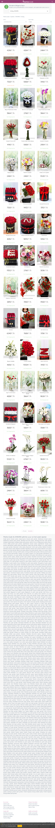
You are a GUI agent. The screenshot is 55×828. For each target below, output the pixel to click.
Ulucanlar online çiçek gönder (31, 585)
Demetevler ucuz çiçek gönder (14, 555)
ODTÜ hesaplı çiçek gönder (14, 576)
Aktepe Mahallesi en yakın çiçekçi (33, 613)
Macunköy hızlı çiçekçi (40, 764)
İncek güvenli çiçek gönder (37, 761)
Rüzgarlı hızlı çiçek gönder (10, 598)
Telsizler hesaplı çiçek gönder (19, 745)
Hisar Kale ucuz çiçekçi (34, 745)
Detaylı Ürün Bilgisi (7, 816)
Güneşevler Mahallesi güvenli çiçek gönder (32, 790)
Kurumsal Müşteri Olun (9, 808)
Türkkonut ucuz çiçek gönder (37, 700)
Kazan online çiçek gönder (21, 566)
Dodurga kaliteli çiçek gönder (18, 717)
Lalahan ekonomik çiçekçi (19, 766)
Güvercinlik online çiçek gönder (28, 595)
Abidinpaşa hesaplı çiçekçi (44, 539)
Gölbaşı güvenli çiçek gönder (41, 762)
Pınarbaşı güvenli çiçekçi (17, 671)
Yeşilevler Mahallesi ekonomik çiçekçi (31, 634)
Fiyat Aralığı (31, 19)
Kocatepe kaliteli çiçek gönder (38, 569)
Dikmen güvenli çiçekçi (46, 551)
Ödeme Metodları (7, 805)
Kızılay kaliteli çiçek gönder (10, 569)
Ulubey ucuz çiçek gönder (13, 692)
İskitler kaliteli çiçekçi (42, 595)
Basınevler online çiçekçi (19, 547)
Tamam (19, 826)
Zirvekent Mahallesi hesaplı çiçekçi (20, 788)
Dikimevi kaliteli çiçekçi (26, 704)
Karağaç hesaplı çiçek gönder (43, 753)
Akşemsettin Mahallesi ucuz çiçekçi (31, 706)
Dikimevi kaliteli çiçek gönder (39, 704)
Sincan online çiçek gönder (17, 582)
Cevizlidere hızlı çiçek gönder (43, 637)
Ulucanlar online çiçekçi (18, 585)
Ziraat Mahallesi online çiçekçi (15, 627)
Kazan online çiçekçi (8, 566)
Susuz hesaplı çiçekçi (13, 730)
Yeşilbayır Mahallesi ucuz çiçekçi (28, 748)
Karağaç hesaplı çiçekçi (29, 753)
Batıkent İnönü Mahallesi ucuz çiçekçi (30, 645)
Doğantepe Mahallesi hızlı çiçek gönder (36, 693)
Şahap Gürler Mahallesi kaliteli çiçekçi (38, 653)
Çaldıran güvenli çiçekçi (34, 658)
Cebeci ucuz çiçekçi (43, 550)
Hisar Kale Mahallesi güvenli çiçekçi (31, 724)
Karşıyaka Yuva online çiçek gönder (23, 642)
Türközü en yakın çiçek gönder (29, 746)
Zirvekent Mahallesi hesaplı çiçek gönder (40, 788)
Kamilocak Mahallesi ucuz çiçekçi (32, 782)
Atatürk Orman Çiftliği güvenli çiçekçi (39, 542)
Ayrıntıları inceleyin (12, 826)
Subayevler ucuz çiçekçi (9, 648)
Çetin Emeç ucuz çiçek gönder (15, 593)
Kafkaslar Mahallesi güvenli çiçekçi (42, 780)
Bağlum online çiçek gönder (26, 590)
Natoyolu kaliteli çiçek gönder (28, 659)
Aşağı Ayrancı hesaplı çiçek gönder (28, 539)
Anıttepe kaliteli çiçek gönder (22, 542)
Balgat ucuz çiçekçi (43, 545)
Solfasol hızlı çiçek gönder (13, 651)
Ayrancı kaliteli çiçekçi (38, 590)
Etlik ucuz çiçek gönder (13, 561)
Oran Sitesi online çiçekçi (28, 576)
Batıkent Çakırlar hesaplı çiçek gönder (42, 667)
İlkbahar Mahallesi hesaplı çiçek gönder (17, 737)
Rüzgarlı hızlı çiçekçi (46, 597)
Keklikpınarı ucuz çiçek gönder (24, 679)
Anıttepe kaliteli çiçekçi (8, 542)
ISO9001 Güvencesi (8, 813)
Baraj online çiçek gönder (37, 651)
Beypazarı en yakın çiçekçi (18, 592)
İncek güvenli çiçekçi (24, 761)
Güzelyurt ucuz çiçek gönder (32, 664)
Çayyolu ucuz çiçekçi (23, 553)
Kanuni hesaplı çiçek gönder (27, 675)
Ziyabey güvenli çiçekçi (45, 601)
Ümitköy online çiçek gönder (37, 598)
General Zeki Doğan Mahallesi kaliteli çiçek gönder (33, 716)
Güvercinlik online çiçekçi (14, 595)
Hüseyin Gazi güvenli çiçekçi (44, 687)
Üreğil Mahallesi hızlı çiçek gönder (11, 748)
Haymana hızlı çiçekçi (26, 769)
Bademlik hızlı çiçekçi (12, 656)
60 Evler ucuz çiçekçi (45, 664)
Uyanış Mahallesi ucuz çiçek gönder (39, 587)
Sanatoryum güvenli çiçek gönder (11, 611)
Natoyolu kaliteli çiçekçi (14, 659)
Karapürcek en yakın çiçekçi (18, 690)
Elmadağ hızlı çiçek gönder (17, 770)
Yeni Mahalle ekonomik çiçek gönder (22, 600)
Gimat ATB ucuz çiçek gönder (14, 682)
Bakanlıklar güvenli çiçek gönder (29, 624)
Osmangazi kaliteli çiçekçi (35, 669)
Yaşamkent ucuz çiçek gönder (37, 727)
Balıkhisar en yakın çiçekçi (20, 619)
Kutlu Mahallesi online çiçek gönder (19, 653)
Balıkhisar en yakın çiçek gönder (36, 619)
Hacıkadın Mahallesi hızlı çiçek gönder (30, 785)
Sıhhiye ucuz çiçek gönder (41, 580)
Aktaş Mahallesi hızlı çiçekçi (44, 722)
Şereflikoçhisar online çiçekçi (33, 787)
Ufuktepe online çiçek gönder (40, 611)
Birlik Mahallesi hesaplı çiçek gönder (26, 630)
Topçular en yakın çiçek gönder (42, 603)
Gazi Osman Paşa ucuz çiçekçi (11, 735)
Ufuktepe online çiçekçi (26, 611)
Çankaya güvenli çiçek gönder (15, 791)
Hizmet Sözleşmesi (33, 814)
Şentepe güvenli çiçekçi (41, 740)
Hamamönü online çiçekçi (44, 703)
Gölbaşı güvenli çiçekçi (27, 762)
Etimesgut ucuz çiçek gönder (39, 560)
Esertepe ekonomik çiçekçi (10, 609)
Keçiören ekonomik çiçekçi (34, 566)
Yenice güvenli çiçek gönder (28, 618)
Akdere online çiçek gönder (42, 629)
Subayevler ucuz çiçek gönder (23, 648)
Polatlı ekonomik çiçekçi (25, 777)
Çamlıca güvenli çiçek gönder (33, 725)
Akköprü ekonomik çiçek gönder (15, 629)
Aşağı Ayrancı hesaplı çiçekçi (10, 539)
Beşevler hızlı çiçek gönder (9, 550)
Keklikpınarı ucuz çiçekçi (9, 679)
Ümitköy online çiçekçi (23, 598)
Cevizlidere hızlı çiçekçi (29, 637)
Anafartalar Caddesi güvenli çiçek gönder (34, 605)
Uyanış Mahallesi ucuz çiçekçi (21, 587)
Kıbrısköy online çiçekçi (22, 767)
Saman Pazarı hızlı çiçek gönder (29, 703)
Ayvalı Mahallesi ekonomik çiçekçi (25, 674)
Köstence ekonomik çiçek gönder (35, 751)
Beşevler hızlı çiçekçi (46, 548)
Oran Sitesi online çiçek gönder (43, 576)
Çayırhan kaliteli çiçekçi (34, 772)
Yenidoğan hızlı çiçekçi (16, 722)
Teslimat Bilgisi (7, 817)
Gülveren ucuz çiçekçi (21, 666)
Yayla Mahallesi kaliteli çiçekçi (24, 608)
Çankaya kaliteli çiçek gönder (32, 551)
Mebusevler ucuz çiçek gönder (35, 635)
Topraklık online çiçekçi (34, 737)
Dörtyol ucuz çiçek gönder (16, 706)
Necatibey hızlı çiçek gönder (33, 597)
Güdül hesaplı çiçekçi (13, 774)
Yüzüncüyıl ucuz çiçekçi (30, 677)
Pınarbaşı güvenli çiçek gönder (32, 671)
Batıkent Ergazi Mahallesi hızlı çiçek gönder (14, 643)
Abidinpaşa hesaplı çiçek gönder (11, 540)
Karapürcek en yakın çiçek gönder (35, 690)
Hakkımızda (6, 804)
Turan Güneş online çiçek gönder (22, 589)
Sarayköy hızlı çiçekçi (45, 732)
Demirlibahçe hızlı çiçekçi (29, 555)
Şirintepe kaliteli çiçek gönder (26, 750)
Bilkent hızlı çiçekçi (21, 550)
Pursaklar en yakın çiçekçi (16, 579)
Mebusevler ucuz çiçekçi (22, 635)
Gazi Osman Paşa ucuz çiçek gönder (28, 735)
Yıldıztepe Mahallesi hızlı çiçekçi (38, 648)
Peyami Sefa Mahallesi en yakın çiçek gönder (15, 658)
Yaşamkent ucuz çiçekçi (24, 727)
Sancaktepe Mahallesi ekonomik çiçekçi (30, 698)
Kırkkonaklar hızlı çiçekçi (17, 568)
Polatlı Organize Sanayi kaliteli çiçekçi (33, 791)
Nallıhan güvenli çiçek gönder (19, 772)
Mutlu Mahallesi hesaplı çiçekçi (29, 655)
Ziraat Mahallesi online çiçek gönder (32, 627)
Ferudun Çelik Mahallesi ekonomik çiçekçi (34, 696)
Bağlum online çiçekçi (13, 590)
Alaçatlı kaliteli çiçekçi (18, 708)
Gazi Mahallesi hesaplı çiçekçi (18, 684)
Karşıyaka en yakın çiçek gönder (11, 564)
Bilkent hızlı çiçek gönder (32, 550)
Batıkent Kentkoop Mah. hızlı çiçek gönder (18, 626)
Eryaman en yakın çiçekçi (45, 558)
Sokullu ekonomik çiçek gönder (29, 738)
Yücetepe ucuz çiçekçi (46, 725)
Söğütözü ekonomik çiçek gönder (25, 584)
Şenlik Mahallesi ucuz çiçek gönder (16, 672)
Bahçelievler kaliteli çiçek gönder (29, 545)
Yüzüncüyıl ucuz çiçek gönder (43, 677)
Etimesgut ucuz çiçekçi (25, 560)
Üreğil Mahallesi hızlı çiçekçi (44, 746)
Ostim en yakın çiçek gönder (22, 577)
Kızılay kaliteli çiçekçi (46, 568)
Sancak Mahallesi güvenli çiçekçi (43, 675)
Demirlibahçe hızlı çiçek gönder (43, 555)
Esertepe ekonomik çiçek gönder (27, 609)
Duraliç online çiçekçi (42, 712)
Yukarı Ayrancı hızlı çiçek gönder (32, 601)
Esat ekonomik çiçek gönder (14, 762)
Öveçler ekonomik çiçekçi (36, 577)
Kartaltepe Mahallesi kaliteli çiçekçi (24, 661)
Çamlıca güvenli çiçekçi (19, 725)
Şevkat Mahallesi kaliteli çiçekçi (22, 783)
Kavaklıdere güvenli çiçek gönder (43, 564)
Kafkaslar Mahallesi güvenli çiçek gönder (13, 782)
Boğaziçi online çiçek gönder (14, 753)
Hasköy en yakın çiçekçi (25, 561)
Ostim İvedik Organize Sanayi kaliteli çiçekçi (26, 756)
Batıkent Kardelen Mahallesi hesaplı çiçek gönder (28, 548)
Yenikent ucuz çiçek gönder (14, 769)
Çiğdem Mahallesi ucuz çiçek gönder (34, 680)
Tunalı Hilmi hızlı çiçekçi (40, 584)
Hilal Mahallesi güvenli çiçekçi (44, 638)
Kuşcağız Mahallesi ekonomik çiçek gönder (29, 778)
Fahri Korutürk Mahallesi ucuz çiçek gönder (26, 712)
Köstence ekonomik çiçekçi (20, 751)
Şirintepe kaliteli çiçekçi (13, 750)
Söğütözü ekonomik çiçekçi (10, 584)
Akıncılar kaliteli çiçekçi (38, 730)
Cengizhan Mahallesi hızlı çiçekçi (37, 709)
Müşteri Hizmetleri (33, 804)
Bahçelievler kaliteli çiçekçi (14, 545)
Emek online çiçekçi (20, 558)
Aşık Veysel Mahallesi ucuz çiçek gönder (17, 709)
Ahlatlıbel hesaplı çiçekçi (45, 759)
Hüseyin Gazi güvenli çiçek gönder (12, 688)
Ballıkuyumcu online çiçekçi (20, 714)
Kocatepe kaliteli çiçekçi (24, 569)
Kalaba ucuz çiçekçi (46, 666)
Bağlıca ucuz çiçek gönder (36, 711)
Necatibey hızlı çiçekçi (19, 597)
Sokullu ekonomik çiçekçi (14, 738)
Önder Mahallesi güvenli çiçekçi (28, 692)
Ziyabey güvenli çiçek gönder (11, 603)
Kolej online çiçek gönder (39, 640)
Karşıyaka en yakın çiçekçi (44, 563)
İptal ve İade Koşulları (34, 805)
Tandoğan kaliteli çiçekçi (45, 632)
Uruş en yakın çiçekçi (38, 774)
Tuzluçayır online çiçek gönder (30, 719)
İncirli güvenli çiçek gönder (30, 614)
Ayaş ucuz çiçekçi (29, 770)
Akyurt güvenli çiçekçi (42, 614)
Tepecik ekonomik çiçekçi (9, 754)
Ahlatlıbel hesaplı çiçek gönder (11, 761)
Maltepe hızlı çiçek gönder (10, 574)
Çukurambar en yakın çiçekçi (10, 638)
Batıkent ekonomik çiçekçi (40, 754)
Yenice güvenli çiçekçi (15, 618)
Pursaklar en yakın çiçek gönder (32, 579)
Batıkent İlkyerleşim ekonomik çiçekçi (13, 743)
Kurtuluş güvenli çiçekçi (37, 571)
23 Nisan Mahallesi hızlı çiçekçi (22, 646)
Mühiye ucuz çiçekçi (19, 632)
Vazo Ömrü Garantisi (8, 814)
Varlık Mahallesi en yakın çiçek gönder (41, 741)
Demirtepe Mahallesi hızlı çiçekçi (26, 622)
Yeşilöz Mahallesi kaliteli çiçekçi (31, 682)
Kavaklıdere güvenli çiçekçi (27, 564)
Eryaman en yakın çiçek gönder (11, 560)
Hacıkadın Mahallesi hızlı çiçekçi (11, 785)
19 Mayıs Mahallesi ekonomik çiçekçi (36, 643)
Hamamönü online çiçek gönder (11, 704)
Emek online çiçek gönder (32, 558)
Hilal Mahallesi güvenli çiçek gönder (12, 640)
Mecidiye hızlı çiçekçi (8, 669)
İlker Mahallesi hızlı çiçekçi (42, 621)
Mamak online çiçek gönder (36, 574)
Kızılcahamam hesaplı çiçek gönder (16, 787)
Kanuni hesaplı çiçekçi (13, 675)
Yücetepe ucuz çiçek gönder (10, 727)
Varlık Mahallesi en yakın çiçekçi (22, 741)
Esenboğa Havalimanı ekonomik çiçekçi (24, 616)
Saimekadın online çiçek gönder (29, 663)
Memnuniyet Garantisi (8, 807)
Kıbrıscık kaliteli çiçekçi (17, 775)
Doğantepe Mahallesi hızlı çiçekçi (16, 693)
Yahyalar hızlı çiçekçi (35, 626)
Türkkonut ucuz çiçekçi (23, 700)
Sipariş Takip (32, 807)
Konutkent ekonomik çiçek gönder (21, 571)
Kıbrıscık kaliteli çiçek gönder (31, 775)
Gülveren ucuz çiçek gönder (34, 666)
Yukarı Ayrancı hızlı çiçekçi (16, 601)
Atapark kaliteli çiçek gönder (37, 650)
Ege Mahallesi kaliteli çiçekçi (33, 717)
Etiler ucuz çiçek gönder (9, 767)
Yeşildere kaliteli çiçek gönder (10, 777)
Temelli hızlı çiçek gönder (13, 729)
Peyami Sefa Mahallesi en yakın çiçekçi (41, 656)
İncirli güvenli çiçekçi (18, 614)
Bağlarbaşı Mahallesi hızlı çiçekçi (30, 688)
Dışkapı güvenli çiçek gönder (23, 556)
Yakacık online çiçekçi (38, 679)
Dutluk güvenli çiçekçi (42, 659)
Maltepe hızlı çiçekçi (46, 572)
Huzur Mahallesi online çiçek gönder (25, 764)
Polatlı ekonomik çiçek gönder (39, 777)
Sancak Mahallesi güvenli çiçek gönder (13, 677)
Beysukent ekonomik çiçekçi (39, 606)
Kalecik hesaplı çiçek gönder (31, 732)
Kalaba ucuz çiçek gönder (9, 667)
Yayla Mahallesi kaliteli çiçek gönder (42, 608)
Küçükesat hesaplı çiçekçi (17, 572)
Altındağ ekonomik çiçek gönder (43, 540)
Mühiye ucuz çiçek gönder (31, 632)
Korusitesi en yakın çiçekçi (34, 721)
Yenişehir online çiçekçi (37, 600)
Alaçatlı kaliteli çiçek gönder (31, 708)
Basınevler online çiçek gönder (34, 547)
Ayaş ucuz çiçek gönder (40, 770)
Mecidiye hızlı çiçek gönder (21, 669)
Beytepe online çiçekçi (35, 589)
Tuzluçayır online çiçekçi (16, 719)
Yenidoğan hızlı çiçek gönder (29, 722)
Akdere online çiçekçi (29, 629)
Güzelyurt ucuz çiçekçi (19, 664)
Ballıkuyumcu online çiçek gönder (36, 714)
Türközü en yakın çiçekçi (14, 746)
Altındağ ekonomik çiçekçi (27, 540)
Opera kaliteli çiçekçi (36, 701)
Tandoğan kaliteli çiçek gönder (11, 634)
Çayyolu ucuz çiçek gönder (36, 553)
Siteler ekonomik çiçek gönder (43, 582)
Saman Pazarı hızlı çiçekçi (14, 703)
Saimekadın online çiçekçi (14, 663)
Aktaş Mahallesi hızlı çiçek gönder (12, 724)
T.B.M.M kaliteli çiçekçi (41, 630)
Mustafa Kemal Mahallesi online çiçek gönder (22, 740)
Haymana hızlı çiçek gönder (40, 769)
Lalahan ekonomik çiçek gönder (34, 766)
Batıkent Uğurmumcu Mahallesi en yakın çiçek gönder (23, 687)
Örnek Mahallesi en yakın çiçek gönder (17, 721)
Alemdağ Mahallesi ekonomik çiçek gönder (29, 695)
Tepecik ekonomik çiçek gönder (25, 754)
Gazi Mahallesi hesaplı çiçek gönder (36, 684)
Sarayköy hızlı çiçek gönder (10, 733)
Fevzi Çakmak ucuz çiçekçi (31, 593)
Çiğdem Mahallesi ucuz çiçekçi (17, 680)
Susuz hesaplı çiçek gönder (25, 730)
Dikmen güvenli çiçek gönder (10, 553)
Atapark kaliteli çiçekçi (23, 650)
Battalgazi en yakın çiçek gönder (15, 696)
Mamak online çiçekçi (23, 574)
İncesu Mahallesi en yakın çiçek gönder (27, 563)
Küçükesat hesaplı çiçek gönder (32, 572)
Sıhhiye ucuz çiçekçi (30, 580)
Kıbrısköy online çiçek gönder (36, 767)
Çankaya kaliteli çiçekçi (18, 551)
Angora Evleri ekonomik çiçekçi (28, 729)
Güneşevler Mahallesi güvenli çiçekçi (12, 790)
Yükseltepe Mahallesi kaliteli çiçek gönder (22, 780)
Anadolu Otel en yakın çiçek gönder (42, 733)
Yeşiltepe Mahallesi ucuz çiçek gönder (24, 685)
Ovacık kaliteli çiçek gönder (17, 613)
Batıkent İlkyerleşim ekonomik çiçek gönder (35, 743)
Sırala (4, 19)
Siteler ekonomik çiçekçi (30, 582)
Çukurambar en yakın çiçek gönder (27, 638)
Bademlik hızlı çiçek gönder (25, 656)
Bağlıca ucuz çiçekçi (24, 711)
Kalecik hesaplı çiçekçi (17, 732)
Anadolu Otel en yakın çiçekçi (25, 733)
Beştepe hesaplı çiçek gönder (15, 637)
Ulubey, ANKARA (14, 11)
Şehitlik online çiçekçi (42, 663)
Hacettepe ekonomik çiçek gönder (21, 701)
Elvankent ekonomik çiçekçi (39, 556)
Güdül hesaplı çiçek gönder (26, 774)
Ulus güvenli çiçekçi (44, 585)
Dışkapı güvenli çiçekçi (9, 556)
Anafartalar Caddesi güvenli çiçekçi (12, 605)
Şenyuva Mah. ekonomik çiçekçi (35, 672)
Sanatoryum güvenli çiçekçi (44, 609)
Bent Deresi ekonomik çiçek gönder (22, 606)
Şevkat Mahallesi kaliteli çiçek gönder (41, 783)
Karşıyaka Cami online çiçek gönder (39, 758)
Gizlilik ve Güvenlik (33, 813)
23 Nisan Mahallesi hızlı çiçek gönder (41, 646)
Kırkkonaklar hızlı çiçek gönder (32, 568)
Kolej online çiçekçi (27, 640)
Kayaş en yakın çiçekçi (40, 750)
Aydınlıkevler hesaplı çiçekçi (30, 543)
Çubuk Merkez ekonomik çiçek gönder (23, 621)
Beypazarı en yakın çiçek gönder (33, 592)
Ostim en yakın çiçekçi (8, 577)
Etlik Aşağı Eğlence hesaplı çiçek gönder (29, 759)
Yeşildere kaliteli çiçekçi (45, 775)
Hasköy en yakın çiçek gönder (40, 561)
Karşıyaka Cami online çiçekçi (22, 758)
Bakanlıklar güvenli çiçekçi (14, 624)
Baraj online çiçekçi (25, 651)
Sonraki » (30, 531)
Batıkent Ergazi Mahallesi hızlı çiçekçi (42, 642)
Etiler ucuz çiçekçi (47, 766)
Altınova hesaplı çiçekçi (41, 618)
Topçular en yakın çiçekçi (26, 603)
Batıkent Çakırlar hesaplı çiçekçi (24, 667)
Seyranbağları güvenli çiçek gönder (16, 580)
